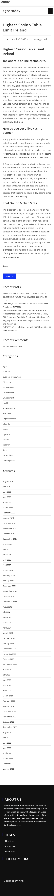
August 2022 (8, 732)
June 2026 (7, 492)
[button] (50, 11)
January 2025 (8, 580)
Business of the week (12, 377)
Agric (5, 366)
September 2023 (10, 664)
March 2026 (8, 507)
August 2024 (8, 607)
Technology (8, 455)
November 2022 (9, 716)
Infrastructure (9, 408)
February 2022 (9, 763)
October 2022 (8, 722)
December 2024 (9, 586)
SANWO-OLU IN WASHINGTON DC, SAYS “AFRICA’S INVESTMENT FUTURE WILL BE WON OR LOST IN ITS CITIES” (25, 297)
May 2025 (7, 560)
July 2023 (6, 674)
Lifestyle (6, 424)
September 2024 (10, 601)
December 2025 (9, 523)
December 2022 (9, 711)
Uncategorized (9, 460)
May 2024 (7, 622)
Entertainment (9, 387)
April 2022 (7, 753)
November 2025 (9, 528)
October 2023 (8, 659)
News (5, 429)
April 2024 (7, 627)
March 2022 (8, 758)
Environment (8, 392)
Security (6, 444)
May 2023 (7, 685)
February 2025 (9, 575)
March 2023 (8, 695)
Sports (5, 450)
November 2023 (9, 654)
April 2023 (7, 690)
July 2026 (6, 486)
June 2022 (7, 743)
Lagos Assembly (9, 418)
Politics (6, 439)
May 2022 (7, 748)
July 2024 (6, 612)
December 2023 (9, 648)
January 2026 (8, 518)
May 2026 (7, 497)
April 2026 (7, 502)
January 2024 (8, 643)
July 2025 (6, 549)
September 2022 (10, 727)
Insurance (7, 413)
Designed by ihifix (13, 880)
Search (6, 266)
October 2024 (8, 596)
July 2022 (6, 737)
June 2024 (7, 617)
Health (5, 403)
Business (6, 371)
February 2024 (9, 638)
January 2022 (8, 769)
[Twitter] (4, 865)
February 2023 (9, 701)
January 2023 (8, 706)
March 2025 (8, 570)
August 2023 (8, 669)
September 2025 (10, 539)
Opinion (6, 434)
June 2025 (7, 554)
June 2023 (7, 680)
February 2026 (9, 512)
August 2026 (8, 481)
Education (7, 382)
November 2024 (9, 591)
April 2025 (7, 565)
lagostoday (5, 1)
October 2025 (8, 533)
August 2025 (8, 544)
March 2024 (8, 633)
